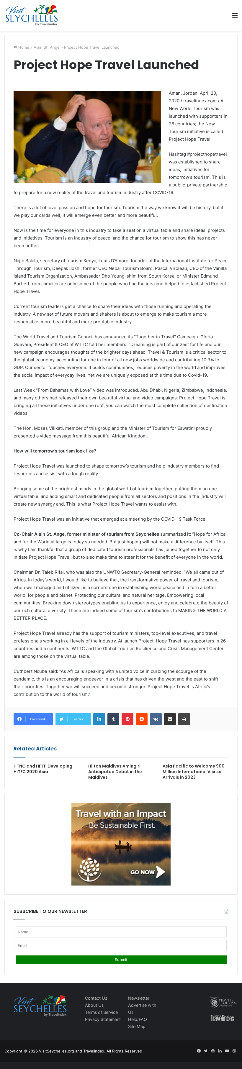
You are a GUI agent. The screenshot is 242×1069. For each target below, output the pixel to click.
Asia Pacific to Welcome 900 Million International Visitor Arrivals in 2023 (194, 771)
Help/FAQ (137, 1019)
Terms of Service (101, 1012)
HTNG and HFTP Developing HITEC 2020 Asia (43, 769)
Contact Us (96, 998)
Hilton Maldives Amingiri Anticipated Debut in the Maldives (115, 771)
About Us (94, 1005)
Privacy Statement (103, 1019)
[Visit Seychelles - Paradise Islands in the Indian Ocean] (31, 15)
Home (23, 47)
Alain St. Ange (47, 47)
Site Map (136, 1026)
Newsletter (138, 998)
